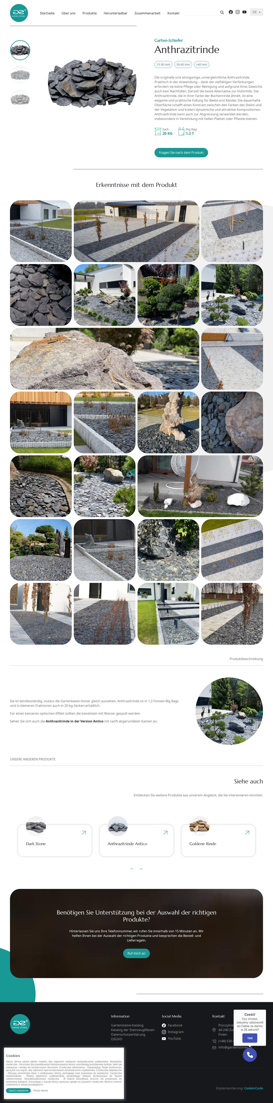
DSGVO (116, 1039)
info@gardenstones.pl (235, 1047)
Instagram (176, 1032)
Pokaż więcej (40, 1090)
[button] (250, 1055)
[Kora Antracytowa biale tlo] (92, 82)
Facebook (175, 1025)
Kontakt (173, 13)
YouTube (174, 1038)
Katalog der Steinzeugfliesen (132, 1030)
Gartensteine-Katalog (127, 1025)
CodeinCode (253, 1088)
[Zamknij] (266, 1009)
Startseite (47, 13)
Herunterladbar (116, 13)
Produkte (90, 13)
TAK (250, 1038)
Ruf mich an (136, 953)
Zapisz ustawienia (18, 1090)
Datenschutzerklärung (128, 1034)
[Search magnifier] (222, 12)
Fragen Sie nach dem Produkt (181, 152)
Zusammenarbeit (147, 13)
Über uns (69, 13)
